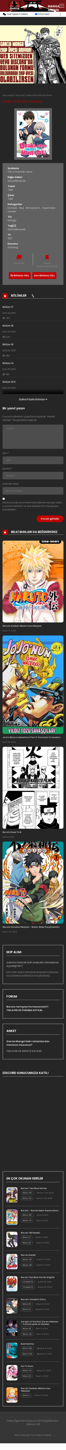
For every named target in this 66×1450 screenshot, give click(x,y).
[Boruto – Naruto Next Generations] (11, 1217)
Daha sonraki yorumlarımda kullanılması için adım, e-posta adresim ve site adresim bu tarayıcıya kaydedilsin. (33, 506)
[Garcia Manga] (15, 6)
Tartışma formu (17, 14)
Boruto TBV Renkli (30, 1232)
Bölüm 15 (8, 344)
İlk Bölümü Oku (19, 275)
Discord (44, 14)
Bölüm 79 (27, 1220)
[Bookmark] (47, 258)
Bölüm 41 (27, 1328)
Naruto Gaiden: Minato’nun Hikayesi (22, 625)
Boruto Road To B (12, 832)
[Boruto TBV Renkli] (11, 1239)
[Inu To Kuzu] (11, 1372)
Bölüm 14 (8, 363)
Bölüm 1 (26, 1395)
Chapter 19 (28, 1281)
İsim (5, 453)
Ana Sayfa (8, 95)
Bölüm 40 (27, 1334)
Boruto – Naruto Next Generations (39, 1210)
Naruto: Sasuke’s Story (33, 1299)
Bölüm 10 (27, 1304)
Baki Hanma (27, 1343)
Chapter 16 (28, 1287)
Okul (21, 208)
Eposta (7, 468)
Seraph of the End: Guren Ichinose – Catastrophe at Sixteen (39, 1322)
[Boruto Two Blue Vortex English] (11, 1284)
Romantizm (33, 208)
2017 (10, 238)
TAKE (10, 190)
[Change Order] (33, 295)
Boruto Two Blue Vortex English (37, 1277)
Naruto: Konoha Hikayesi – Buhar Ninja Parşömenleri (31, 927)
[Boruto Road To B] (33, 788)
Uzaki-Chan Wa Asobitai (39, 95)
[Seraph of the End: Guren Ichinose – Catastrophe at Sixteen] (11, 1328)
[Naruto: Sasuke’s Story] (11, 1306)
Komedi (20, 95)
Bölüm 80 (27, 1215)
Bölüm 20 (27, 1370)
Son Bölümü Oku (44, 275)
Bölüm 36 (27, 1192)
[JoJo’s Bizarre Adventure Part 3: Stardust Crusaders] (33, 685)
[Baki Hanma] (11, 1350)
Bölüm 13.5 (9, 382)
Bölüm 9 (26, 1309)
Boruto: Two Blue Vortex (34, 1188)
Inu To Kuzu (27, 1366)
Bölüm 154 (27, 1353)
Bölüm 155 (27, 1348)
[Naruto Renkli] (11, 1261)
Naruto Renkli (28, 1255)
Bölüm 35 (27, 1198)
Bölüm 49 (27, 1259)
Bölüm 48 (27, 1265)
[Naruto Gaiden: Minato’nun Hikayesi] (33, 582)
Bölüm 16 (8, 325)
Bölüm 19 (27, 1376)
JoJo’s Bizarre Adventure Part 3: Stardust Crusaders (31, 737)
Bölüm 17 (8, 307)
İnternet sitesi (11, 483)
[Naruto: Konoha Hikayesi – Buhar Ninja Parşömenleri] (33, 883)
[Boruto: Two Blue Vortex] (11, 1195)
